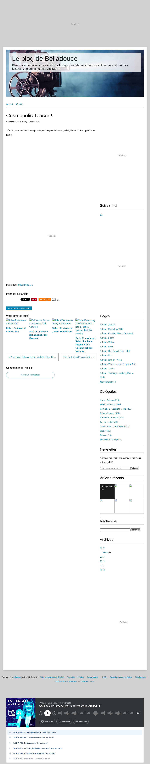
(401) (110, 413)
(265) (109, 421)
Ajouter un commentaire (30, 375)
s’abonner (49, 721)
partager (66, 721)
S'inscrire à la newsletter (19, 308)
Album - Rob (106, 355)
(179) (105, 435)
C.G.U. (104, 677)
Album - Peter (106, 346)
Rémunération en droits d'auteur (121, 677)
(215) (114, 426)
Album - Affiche (107, 324)
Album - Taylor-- (108, 368)
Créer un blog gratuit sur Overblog (52, 677)
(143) (110, 439)
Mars (105, 552)
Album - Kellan (107, 342)
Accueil (9, 103)
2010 (102, 569)
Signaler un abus (93, 677)
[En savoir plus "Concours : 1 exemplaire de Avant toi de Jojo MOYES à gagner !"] (107, 506)
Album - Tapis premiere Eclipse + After (118, 364)
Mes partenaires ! (108, 381)
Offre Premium (140, 677)
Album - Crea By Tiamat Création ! (116, 333)
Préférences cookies (87, 681)
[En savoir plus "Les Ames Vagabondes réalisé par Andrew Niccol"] (136, 491)
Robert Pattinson (25, 284)
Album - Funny (107, 337)
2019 (102, 547)
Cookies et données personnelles (66, 681)
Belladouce (17, 677)
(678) (109, 399)
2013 (102, 556)
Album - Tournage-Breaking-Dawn (116, 372)
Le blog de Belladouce (44, 58)
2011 (102, 565)
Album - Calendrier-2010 (111, 328)
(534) (110, 404)
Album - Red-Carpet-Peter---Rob (115, 350)
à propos (83, 721)
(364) (111, 417)
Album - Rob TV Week (111, 359)
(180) (105, 430)
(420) (116, 408)
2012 (102, 561)
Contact (19, 103)
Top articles (71, 677)
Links (102, 377)
